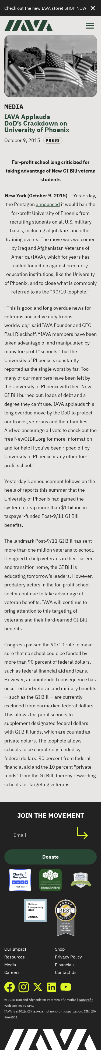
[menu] (90, 25)
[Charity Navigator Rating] (20, 880)
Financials (65, 964)
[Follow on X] (37, 987)
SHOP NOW (75, 8)
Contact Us (65, 972)
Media (10, 964)
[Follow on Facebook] (9, 987)
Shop (60, 949)
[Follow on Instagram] (23, 987)
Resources (14, 957)
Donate (50, 857)
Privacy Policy (68, 957)
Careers (12, 972)
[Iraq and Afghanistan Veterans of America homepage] (28, 25)
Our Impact (15, 949)
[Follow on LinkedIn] (51, 987)
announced (48, 204)
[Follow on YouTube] (65, 987)
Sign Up (85, 833)
